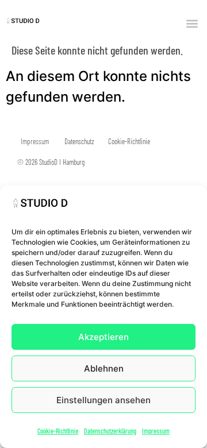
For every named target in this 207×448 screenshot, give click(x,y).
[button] (191, 23)
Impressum (156, 431)
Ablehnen (104, 368)
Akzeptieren (103, 336)
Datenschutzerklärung (110, 431)
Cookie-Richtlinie (57, 431)
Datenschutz (79, 141)
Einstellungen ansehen (103, 400)
